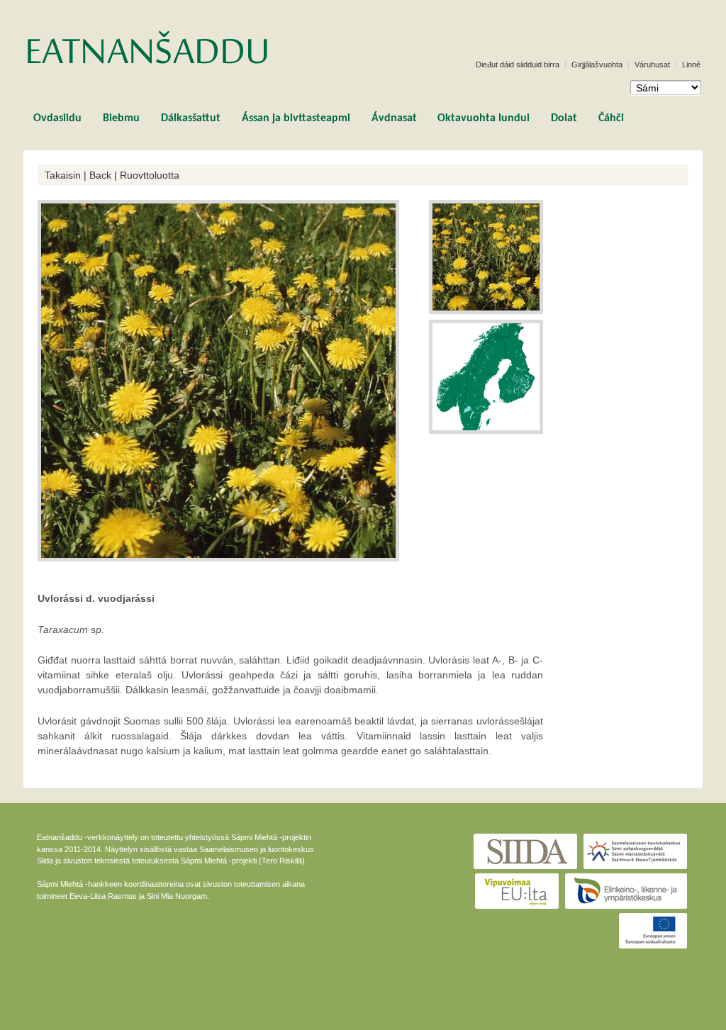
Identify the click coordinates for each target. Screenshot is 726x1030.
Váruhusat (652, 64)
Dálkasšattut (190, 118)
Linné (691, 64)
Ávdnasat (394, 118)
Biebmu (121, 118)
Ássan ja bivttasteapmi (296, 118)
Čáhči (611, 118)
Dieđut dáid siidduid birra (517, 64)
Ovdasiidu (57, 118)
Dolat (564, 118)
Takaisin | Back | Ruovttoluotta (112, 175)
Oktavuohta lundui (483, 118)
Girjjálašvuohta (596, 64)
